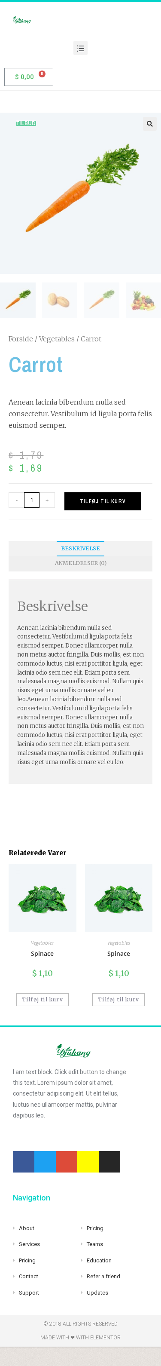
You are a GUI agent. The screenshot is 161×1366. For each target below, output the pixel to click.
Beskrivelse (80, 548)
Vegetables (57, 339)
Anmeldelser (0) (80, 563)
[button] (80, 48)
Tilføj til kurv (103, 501)
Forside (21, 339)
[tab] (80, 548)
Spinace (42, 953)
